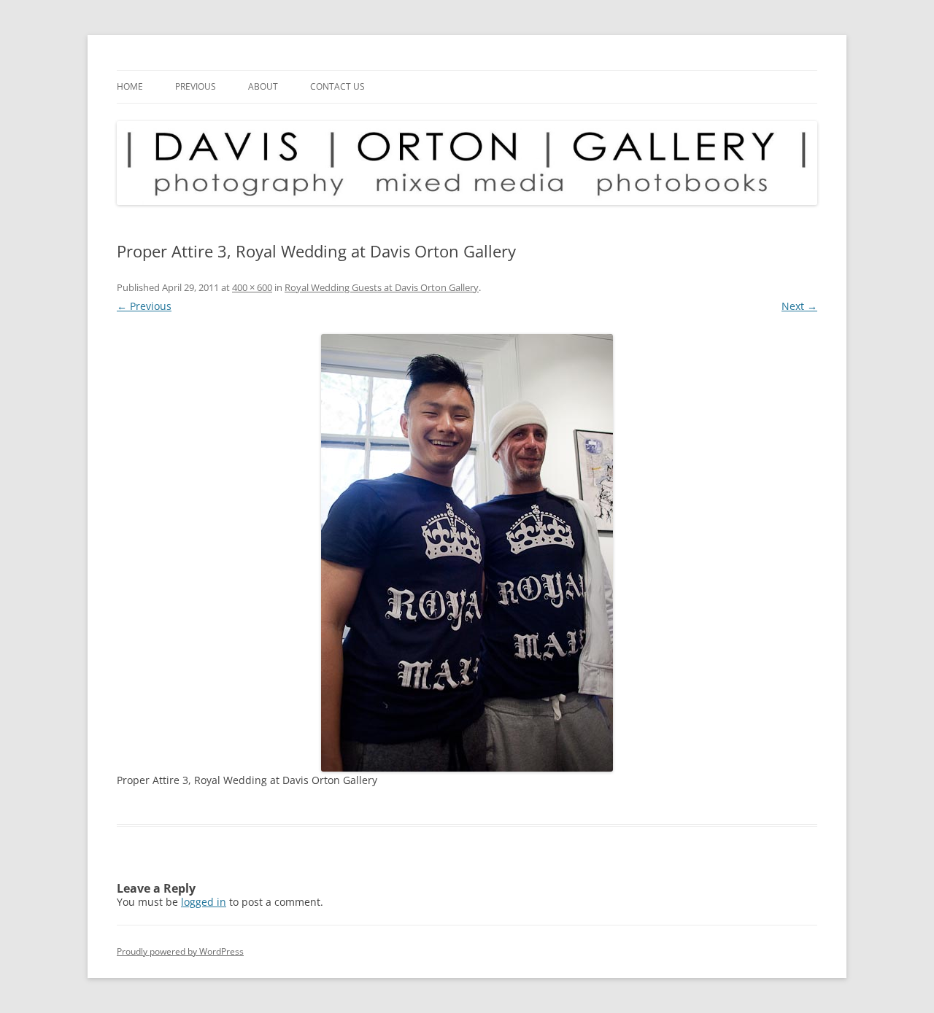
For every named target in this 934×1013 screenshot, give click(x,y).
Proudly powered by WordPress (180, 951)
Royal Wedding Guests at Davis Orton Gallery (382, 287)
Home (130, 86)
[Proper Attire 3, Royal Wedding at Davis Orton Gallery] (467, 553)
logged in (203, 902)
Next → (799, 306)
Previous (195, 86)
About (263, 86)
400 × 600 (252, 287)
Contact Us (337, 86)
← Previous (144, 306)
